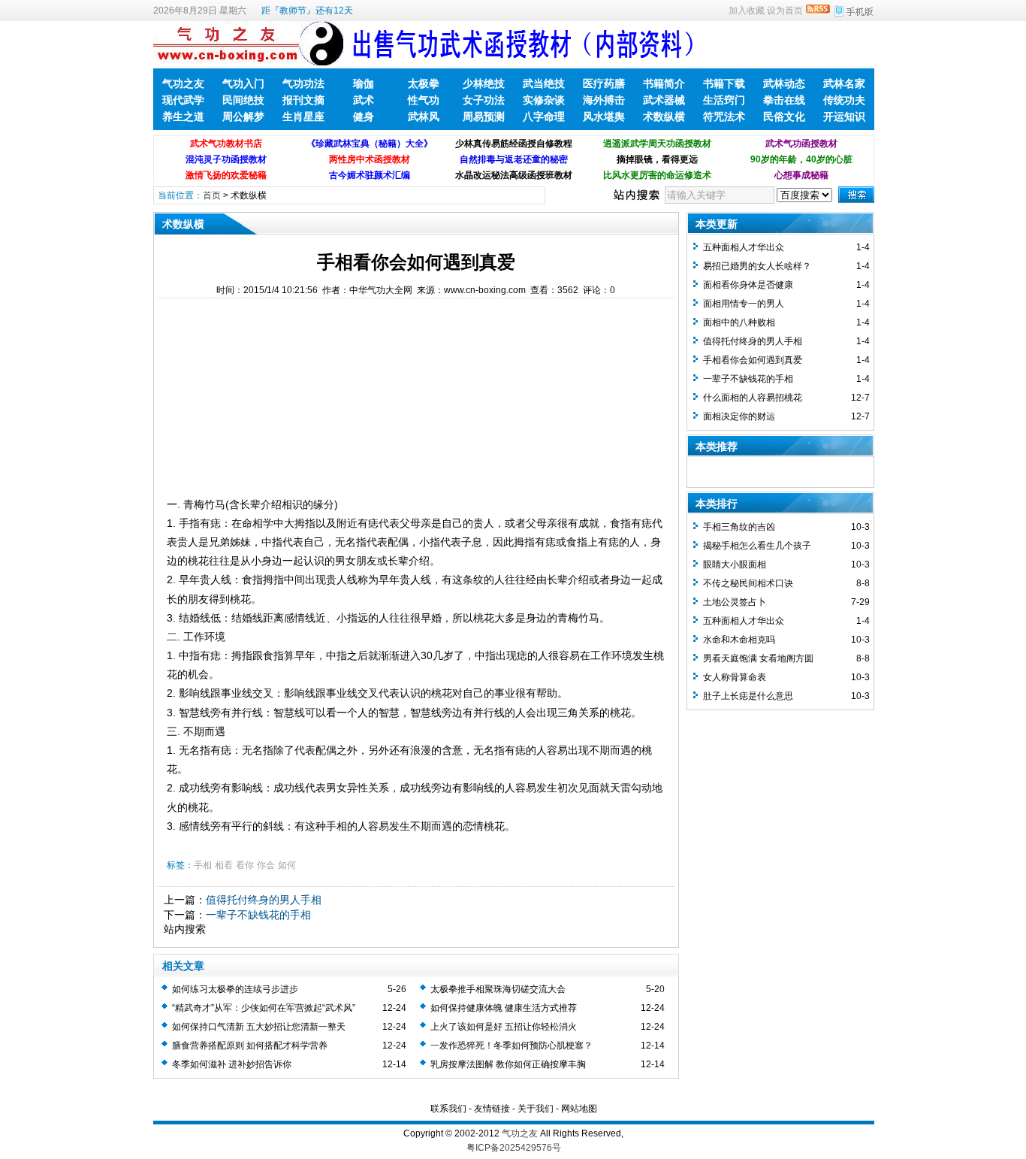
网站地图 (579, 1108)
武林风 (423, 116)
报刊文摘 (303, 100)
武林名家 (844, 83)
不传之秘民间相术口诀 (748, 583)
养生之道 (183, 116)
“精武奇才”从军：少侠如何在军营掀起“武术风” (263, 1008)
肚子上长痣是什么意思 (748, 696)
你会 (266, 865)
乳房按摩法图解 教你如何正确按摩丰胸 (508, 1064)
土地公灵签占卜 (734, 602)
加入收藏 (747, 10)
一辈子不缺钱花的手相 (258, 915)
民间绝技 (243, 100)
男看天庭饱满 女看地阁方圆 (758, 658)
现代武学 (183, 100)
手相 (203, 865)
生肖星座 (303, 116)
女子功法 (484, 100)
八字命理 (544, 116)
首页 (212, 195)
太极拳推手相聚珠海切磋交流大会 (498, 989)
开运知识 (844, 116)
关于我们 (536, 1108)
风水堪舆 (604, 116)
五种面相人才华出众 (743, 247)
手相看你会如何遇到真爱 (752, 360)
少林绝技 (484, 83)
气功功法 (303, 83)
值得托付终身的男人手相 (263, 900)
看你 (245, 865)
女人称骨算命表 (734, 677)
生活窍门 (724, 100)
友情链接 (492, 1108)
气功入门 (243, 83)
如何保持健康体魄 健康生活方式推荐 (503, 1008)
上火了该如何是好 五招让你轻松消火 (503, 1026)
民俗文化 (784, 116)
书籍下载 (724, 83)
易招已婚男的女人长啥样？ (757, 266)
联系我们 (448, 1108)
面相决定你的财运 (739, 416)
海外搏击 (604, 100)
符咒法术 (724, 116)
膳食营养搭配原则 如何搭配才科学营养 (249, 1045)
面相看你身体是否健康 (748, 285)
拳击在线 (784, 100)
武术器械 (664, 100)
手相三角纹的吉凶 (739, 527)
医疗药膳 (604, 83)
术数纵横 (664, 116)
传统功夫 (844, 100)
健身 (363, 116)
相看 (224, 865)
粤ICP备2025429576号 (513, 1147)
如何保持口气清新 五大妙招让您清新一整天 (259, 1026)
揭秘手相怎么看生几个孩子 (757, 545)
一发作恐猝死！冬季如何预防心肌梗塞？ (511, 1045)
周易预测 (484, 116)
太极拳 (423, 83)
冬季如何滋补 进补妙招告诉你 (231, 1064)
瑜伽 (363, 83)
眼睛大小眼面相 (734, 564)
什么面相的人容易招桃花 (752, 397)
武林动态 (784, 83)
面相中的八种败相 (739, 322)
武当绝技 (544, 83)
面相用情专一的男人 (743, 303)
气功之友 (183, 83)
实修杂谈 (544, 100)
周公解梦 (243, 116)
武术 (363, 100)
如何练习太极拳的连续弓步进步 (235, 989)
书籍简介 (664, 83)
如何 (287, 865)
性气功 (423, 100)
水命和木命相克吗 (739, 639)
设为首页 (785, 10)
